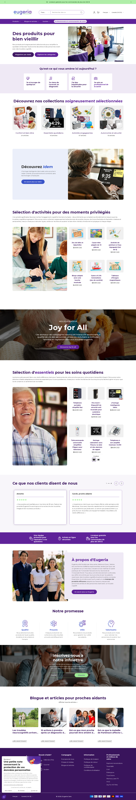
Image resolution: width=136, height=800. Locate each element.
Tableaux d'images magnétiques (115, 278)
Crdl (108, 769)
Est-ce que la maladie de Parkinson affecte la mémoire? (110, 731)
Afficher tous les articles (67, 702)
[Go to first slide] (131, 2)
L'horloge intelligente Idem (115, 405)
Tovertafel (110, 766)
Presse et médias (67, 762)
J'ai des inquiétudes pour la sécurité (79, 84)
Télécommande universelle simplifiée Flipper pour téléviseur (77, 444)
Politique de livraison (91, 759)
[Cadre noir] (94, 459)
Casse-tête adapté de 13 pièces (96, 245)
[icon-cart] (98, 12)
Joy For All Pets (112, 785)
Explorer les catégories (46, 54)
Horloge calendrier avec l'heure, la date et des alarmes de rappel (96, 444)
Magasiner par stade (23, 54)
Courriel (46, 764)
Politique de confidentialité (89, 766)
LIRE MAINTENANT (19, 741)
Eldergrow (110, 772)
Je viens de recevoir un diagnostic (54, 84)
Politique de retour (91, 762)
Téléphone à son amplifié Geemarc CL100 (115, 442)
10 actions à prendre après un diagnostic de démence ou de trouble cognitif (53, 731)
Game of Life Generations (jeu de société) (96, 278)
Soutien (45, 21)
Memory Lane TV (112, 778)
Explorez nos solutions (114, 763)
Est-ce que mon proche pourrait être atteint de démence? (81, 731)
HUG (108, 782)
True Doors (110, 775)
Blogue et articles (30, 21)
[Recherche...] (81, 12)
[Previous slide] (5, 2)
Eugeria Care (66, 796)
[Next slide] (121, 483)
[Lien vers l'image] (39, 259)
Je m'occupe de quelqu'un (33, 83)
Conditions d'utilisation (92, 770)
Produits (15, 21)
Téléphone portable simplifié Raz (77, 405)
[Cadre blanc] (98, 459)
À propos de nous (67, 759)
